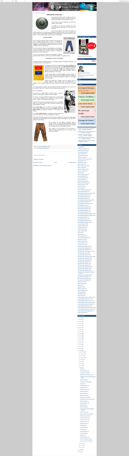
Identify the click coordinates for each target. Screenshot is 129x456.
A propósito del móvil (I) (84, 391)
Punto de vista (80, 295)
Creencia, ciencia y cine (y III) (85, 415)
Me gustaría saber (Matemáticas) (84, 247)
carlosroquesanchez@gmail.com (88, 75)
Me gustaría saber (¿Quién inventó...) (85, 251)
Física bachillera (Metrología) (83, 210)
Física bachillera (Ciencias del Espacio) (85, 193)
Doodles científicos (81, 179)
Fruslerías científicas (82, 223)
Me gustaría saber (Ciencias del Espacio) (85, 256)
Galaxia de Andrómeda (84, 406)
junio (81, 363)
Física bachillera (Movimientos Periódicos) (85, 215)
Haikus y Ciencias (81, 230)
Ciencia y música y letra (82, 165)
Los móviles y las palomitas (85, 372)
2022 (80, 325)
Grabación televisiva (81, 227)
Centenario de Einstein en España (84, 158)
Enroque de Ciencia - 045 (84, 370)
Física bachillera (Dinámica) (83, 198)
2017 (80, 335)
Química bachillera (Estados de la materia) (85, 302)
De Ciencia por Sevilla (82, 177)
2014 (80, 340)
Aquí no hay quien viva (84, 411)
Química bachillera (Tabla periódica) (84, 310)
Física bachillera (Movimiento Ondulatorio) (85, 213)
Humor (79, 232)
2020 (80, 329)
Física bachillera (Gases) (82, 205)
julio (81, 361)
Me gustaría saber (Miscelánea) (84, 274)
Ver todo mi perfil (81, 76)
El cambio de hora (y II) (84, 423)
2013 (80, 342)
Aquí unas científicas (82, 152)
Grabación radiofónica (82, 225)
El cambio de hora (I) (83, 427)
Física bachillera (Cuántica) (83, 196)
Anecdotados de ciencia (82, 150)
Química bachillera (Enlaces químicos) (85, 300)
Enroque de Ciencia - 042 (84, 421)
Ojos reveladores (83, 425)
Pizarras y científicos (82, 290)
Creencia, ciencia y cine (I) (85, 419)
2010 (80, 348)
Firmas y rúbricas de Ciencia (83, 189)
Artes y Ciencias (81, 153)
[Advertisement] (87, 23)
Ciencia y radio (80, 167)
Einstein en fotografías (82, 181)
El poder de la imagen (82, 184)
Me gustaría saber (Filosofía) (83, 261)
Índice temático (80, 234)
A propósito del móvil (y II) (84, 385)
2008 (80, 449)
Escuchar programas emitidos (87, 93)
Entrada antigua (72, 162)
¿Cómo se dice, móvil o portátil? (86, 381)
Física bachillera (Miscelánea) (83, 211)
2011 (80, 346)
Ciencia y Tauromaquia (82, 169)
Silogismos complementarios (85, 397)
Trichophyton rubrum (84, 387)
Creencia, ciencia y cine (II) (85, 417)
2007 (80, 451)
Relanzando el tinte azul (84, 395)
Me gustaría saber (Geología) (83, 263)
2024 (80, 321)
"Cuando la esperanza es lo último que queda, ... (86, 140)
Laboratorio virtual (81, 239)
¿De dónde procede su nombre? (86, 438)
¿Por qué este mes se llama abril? (86, 440)
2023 (80, 323)
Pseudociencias (81, 293)
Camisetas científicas (82, 155)
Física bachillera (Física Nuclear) (84, 203)
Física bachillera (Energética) (83, 201)
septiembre (82, 357)
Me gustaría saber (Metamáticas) (84, 249)
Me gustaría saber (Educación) (83, 246)
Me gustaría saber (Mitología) (83, 276)
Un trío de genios (83, 429)
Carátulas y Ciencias (82, 157)
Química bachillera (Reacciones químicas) (85, 307)
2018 (80, 333)
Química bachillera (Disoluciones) (84, 298)
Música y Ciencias (81, 283)
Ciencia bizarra (80, 160)
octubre (81, 355)
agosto (81, 359)
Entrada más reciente (37, 162)
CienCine (79, 172)
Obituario (79, 285)
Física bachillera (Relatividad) (83, 220)
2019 (80, 331)
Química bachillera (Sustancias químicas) (85, 309)
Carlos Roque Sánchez (43, 146)
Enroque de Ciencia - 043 (84, 402)
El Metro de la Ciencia (84, 393)
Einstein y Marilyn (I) (83, 404)
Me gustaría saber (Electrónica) (84, 259)
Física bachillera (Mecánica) (83, 208)
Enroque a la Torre (81, 186)
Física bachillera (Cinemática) (83, 194)
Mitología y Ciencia (81, 281)
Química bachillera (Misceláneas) (84, 305)
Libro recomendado (81, 241)
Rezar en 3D (82, 368)
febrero (81, 445)
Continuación (55, 17)
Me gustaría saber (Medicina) (83, 268)
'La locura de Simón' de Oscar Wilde (86, 413)
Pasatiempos (80, 286)
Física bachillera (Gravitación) (83, 206)
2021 (80, 327)
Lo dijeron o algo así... (82, 242)
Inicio (55, 162)
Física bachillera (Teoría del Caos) (84, 222)
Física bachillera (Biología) (83, 191)
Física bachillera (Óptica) (82, 218)
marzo (81, 443)
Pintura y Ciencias (81, 288)
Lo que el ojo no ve (81, 244)
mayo (81, 365)
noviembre (82, 353)
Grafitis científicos (81, 229)
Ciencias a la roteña (81, 170)
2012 (80, 344)
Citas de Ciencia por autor (82, 174)
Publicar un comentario (38, 159)
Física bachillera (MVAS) (82, 217)
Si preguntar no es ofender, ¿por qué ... (87, 374)
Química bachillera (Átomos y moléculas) (85, 297)
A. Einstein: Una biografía (82, 148)
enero (81, 447)
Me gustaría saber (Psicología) (83, 278)
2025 (80, 319)
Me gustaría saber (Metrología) (83, 270)
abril (81, 367)
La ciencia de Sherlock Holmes (83, 237)
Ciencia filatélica (81, 162)
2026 (80, 317)
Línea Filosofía (82, 383)
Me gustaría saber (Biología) (83, 254)
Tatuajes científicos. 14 (84, 379)
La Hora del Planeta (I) (84, 433)
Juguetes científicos (81, 235)
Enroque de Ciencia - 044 (84, 389)
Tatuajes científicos (81, 312)
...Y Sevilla (80, 146)
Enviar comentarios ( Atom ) (45, 165)
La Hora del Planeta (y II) (84, 431)
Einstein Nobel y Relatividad (83, 182)
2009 (80, 350)
